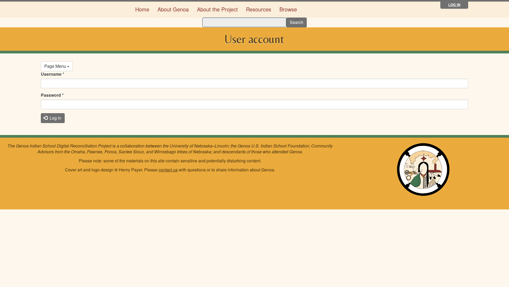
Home (142, 9)
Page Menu (55, 66)
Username (52, 74)
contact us (168, 170)
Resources (258, 9)
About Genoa (173, 9)
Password (52, 95)
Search (296, 22)
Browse (288, 9)
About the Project (217, 9)
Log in (454, 4)
